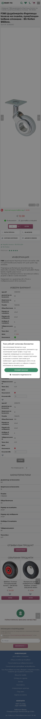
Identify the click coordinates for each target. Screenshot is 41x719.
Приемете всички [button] (21, 370)
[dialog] (20, 359)
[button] (20, 375)
